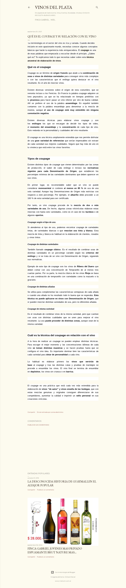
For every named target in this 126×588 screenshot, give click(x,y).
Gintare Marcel (70, 577)
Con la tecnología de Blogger (65, 572)
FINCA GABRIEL (42, 20)
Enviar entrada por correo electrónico (50, 412)
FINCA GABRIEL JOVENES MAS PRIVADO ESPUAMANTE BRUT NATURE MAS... (55, 550)
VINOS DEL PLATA (53, 7)
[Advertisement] (63, 449)
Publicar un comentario (38, 425)
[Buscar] (96, 6)
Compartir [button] (31, 412)
